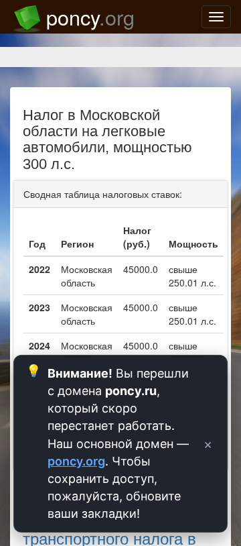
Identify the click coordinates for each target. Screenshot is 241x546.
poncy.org (76, 461)
